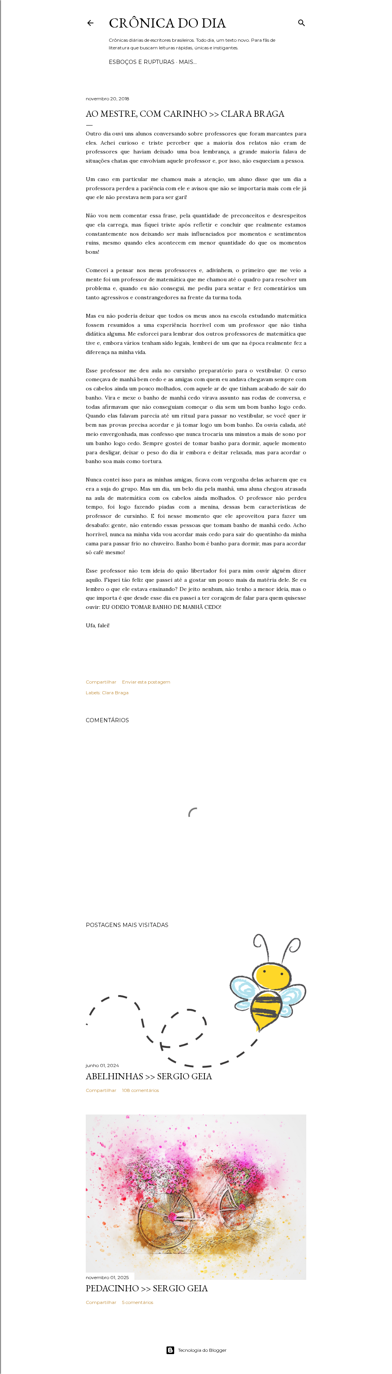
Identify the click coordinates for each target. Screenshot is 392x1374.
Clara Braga (115, 692)
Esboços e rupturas (142, 62)
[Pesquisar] (301, 21)
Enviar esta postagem (146, 682)
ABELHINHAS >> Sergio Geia (149, 1076)
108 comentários (140, 1090)
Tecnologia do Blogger (202, 1350)
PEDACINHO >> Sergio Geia (147, 1288)
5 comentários (137, 1302)
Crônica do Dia (167, 23)
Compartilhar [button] (101, 682)
